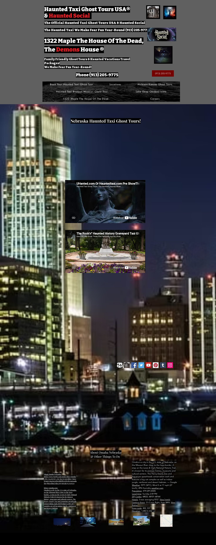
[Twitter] (141, 365)
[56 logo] (120, 365)
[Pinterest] (156, 365)
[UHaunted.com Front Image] (127, 365)
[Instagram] (170, 365)
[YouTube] (148, 365)
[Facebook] (134, 365)
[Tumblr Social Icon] (163, 365)
